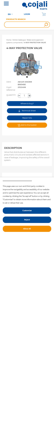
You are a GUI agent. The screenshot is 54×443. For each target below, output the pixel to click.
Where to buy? (27, 103)
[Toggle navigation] (6, 4)
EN (9, 14)
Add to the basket (28, 125)
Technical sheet (28, 110)
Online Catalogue (19, 40)
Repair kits (27, 118)
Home (8, 40)
